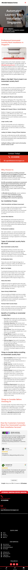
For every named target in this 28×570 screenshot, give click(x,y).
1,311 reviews (24, 483)
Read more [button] (4, 443)
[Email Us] (2, 506)
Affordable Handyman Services (10, 3)
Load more (14, 480)
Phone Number (5, 499)
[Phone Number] (2, 496)
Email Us (3, 508)
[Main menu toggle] (25, 2)
